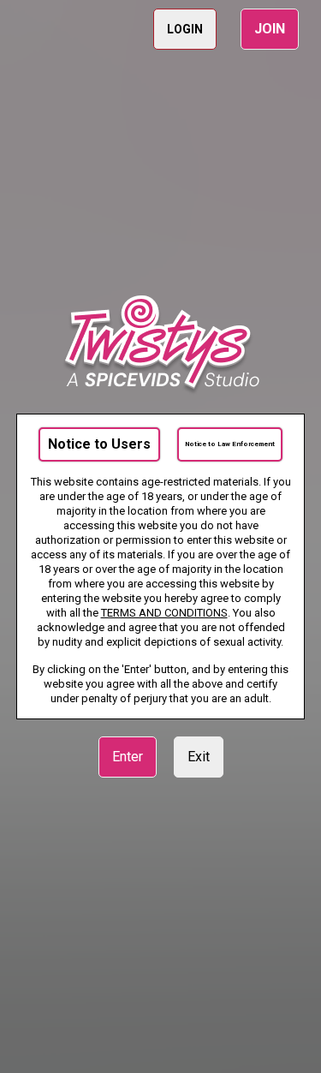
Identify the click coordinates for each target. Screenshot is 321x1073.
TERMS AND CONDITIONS (164, 612)
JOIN (269, 29)
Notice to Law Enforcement (230, 444)
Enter (127, 756)
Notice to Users (99, 444)
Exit (198, 756)
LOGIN (185, 29)
